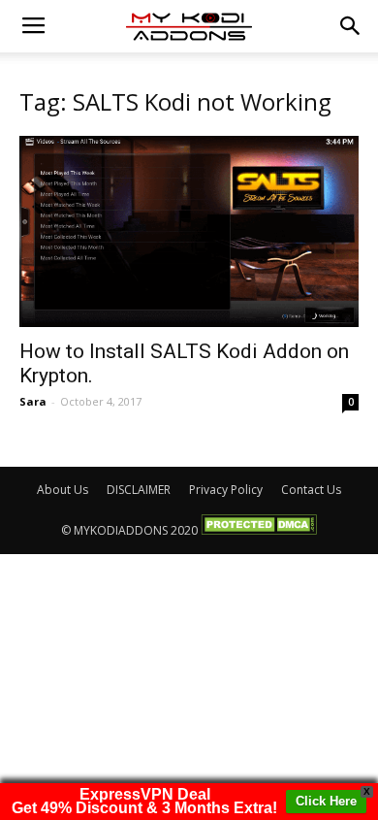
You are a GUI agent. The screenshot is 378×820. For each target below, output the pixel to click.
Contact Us (311, 489)
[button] (351, 26)
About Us (62, 489)
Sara (33, 401)
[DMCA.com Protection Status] (259, 530)
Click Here (326, 801)
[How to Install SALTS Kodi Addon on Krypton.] (189, 231)
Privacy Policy (226, 489)
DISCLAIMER (139, 489)
